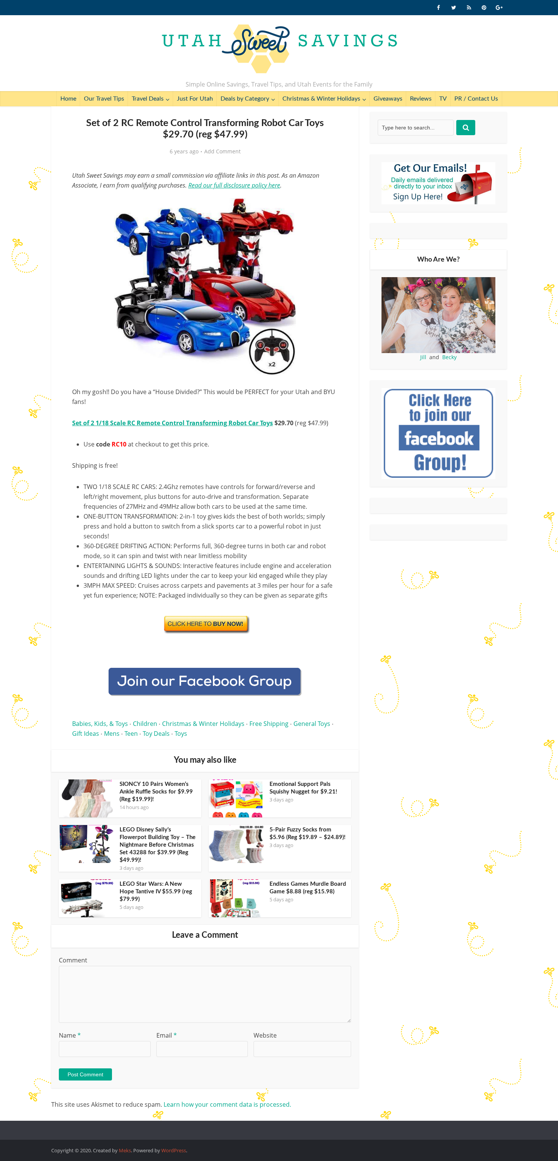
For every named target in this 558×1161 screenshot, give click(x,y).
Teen (131, 733)
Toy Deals (156, 733)
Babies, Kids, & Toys (100, 723)
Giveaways (388, 99)
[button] (327, 204)
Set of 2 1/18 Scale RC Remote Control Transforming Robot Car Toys (172, 423)
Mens (112, 733)
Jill (423, 357)
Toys (181, 733)
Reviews (421, 99)
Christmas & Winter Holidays (321, 99)
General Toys (311, 723)
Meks (125, 1150)
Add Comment (222, 151)
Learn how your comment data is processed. (227, 1104)
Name (70, 1035)
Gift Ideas (85, 733)
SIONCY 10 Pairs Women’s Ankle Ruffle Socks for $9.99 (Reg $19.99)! (156, 791)
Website (265, 1035)
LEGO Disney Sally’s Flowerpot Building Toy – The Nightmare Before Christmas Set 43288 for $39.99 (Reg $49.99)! (157, 845)
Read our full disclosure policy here (234, 185)
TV (443, 99)
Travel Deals (148, 99)
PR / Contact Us (476, 99)
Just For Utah (195, 99)
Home (68, 99)
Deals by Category (245, 99)
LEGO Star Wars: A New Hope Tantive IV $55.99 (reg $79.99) (156, 891)
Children (145, 723)
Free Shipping (268, 723)
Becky (449, 357)
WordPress (173, 1150)
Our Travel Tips (104, 99)
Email (166, 1035)
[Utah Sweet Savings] (279, 49)
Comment (73, 960)
